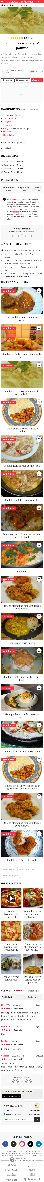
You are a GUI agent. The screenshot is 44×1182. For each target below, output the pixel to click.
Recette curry (9, 869)
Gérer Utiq (38, 1153)
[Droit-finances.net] (32, 1170)
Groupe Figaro (19, 1155)
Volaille (22, 5)
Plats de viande (11, 5)
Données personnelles (9, 1153)
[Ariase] (11, 1179)
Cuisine (8, 1110)
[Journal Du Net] (32, 1165)
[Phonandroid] (32, 1179)
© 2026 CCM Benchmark (34, 1155)
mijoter (16, 212)
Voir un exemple (34, 1110)
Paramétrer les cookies (26, 1153)
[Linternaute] (11, 1170)
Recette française (10, 875)
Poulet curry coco (11, 267)
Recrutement (36, 1151)
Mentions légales (7, 1155)
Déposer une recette (12, 1096)
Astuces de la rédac (13, 1114)
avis (30, 38)
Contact (20, 1151)
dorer (14, 199)
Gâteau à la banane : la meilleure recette (21, 260)
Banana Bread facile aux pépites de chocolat (23, 273)
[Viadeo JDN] (32, 1174)
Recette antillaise (26, 869)
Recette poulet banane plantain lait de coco (22, 250)
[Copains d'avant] (11, 1174)
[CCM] (11, 1165)
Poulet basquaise (11, 254)
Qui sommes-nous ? (10, 1151)
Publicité (27, 1151)
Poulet (30, 5)
